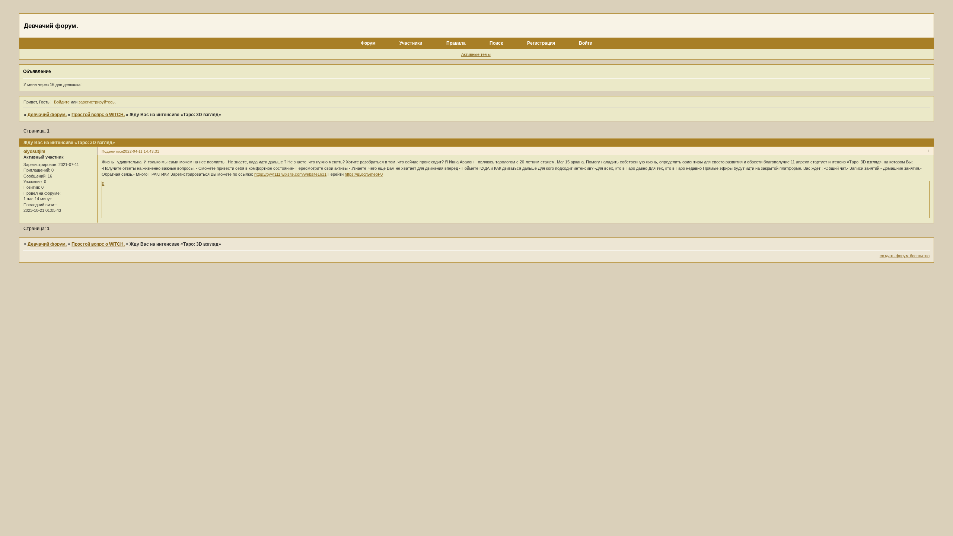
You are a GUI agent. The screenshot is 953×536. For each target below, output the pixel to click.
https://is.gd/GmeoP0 (364, 174)
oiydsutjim (34, 151)
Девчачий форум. (47, 114)
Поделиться (112, 151)
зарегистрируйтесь (97, 102)
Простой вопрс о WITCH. (98, 114)
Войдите (62, 102)
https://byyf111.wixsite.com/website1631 (290, 174)
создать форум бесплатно (905, 255)
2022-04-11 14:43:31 (141, 151)
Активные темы (476, 54)
